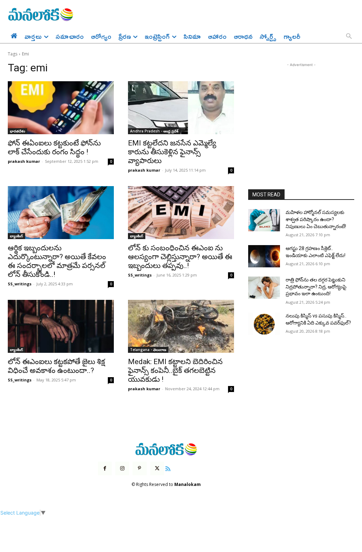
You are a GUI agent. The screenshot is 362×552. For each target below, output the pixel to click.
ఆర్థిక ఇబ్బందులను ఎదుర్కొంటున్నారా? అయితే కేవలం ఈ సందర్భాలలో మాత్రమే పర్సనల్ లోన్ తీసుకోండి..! (57, 261)
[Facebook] (105, 468)
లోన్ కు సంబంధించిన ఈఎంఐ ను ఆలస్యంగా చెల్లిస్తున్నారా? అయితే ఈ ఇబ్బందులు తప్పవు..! (180, 257)
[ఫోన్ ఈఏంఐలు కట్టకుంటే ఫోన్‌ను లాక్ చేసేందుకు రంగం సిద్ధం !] (61, 107)
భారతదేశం (17, 131)
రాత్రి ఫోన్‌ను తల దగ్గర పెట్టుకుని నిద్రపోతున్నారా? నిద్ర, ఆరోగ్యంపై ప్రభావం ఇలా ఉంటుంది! (316, 286)
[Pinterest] (139, 468)
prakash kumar (24, 161)
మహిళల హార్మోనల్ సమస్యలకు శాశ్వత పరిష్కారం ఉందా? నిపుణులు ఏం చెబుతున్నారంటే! (316, 219)
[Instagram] (122, 468)
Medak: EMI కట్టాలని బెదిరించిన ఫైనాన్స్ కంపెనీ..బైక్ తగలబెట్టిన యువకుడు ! (175, 370)
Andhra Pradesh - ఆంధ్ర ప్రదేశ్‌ (154, 131)
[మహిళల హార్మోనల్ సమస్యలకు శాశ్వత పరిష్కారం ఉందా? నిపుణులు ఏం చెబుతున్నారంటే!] (264, 220)
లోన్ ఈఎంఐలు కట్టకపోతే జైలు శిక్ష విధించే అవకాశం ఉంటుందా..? (56, 366)
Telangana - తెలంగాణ (148, 349)
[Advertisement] (301, 113)
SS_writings (19, 283)
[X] (157, 468)
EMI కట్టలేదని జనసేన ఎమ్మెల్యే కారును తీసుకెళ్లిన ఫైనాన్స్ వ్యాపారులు (172, 152)
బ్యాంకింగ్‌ (16, 235)
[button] (349, 37)
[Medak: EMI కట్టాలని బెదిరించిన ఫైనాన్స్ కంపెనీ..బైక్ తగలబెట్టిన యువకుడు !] (181, 326)
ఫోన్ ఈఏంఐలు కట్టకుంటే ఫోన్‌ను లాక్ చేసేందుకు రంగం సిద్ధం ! (54, 147)
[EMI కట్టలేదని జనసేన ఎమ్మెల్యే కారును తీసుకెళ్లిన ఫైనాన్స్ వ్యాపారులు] (181, 107)
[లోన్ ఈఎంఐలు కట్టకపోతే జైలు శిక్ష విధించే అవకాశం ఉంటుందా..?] (61, 326)
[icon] (168, 468)
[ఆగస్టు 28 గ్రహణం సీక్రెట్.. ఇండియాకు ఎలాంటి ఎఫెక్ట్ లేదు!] (264, 256)
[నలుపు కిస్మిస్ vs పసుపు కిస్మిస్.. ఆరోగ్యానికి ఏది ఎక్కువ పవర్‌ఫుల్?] (264, 324)
